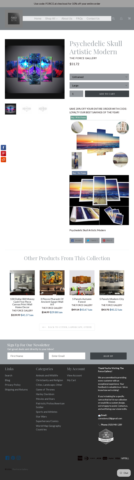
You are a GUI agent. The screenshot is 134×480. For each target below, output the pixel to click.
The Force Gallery (20, 469)
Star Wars (41, 416)
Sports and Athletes (46, 411)
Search (8, 375)
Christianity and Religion (49, 380)
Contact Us (93, 18)
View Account (74, 375)
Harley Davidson (45, 394)
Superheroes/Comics (47, 421)
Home (37, 18)
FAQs (79, 18)
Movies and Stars (45, 398)
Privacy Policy (13, 384)
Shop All (52, 18)
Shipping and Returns (16, 389)
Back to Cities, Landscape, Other (70, 327)
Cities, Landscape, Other (49, 384)
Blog (7, 380)
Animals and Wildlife (47, 375)
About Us (66, 18)
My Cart (71, 380)
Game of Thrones (45, 389)
